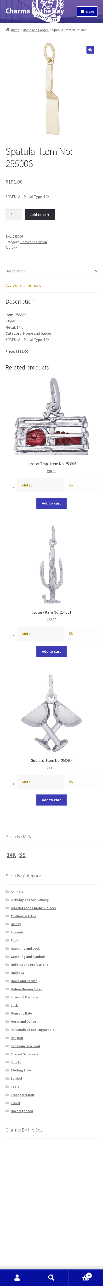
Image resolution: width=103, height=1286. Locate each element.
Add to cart (40, 214)
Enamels (17, 932)
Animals (17, 891)
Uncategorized (22, 1111)
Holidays (17, 973)
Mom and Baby (22, 1013)
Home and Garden (36, 30)
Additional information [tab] (25, 285)
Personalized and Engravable (32, 1030)
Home (15, 30)
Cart (79, 1273)
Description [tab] (15, 271)
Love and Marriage (24, 997)
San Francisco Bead (25, 1046)
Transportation (22, 1095)
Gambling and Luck (25, 948)
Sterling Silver (21, 1070)
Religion (17, 1038)
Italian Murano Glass (26, 989)
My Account (17, 1278)
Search (51, 1278)
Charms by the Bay (35, 11)
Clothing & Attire (23, 916)
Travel (15, 1103)
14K (14, 247)
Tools (15, 1086)
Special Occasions (24, 1054)
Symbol (16, 1078)
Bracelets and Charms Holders (33, 908)
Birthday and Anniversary (30, 900)
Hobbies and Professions (29, 964)
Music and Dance (23, 1021)
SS (71, 485)
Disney (16, 924)
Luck (14, 1005)
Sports (16, 1062)
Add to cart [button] (51, 503)
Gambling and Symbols (28, 956)
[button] (90, 50)
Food (14, 940)
